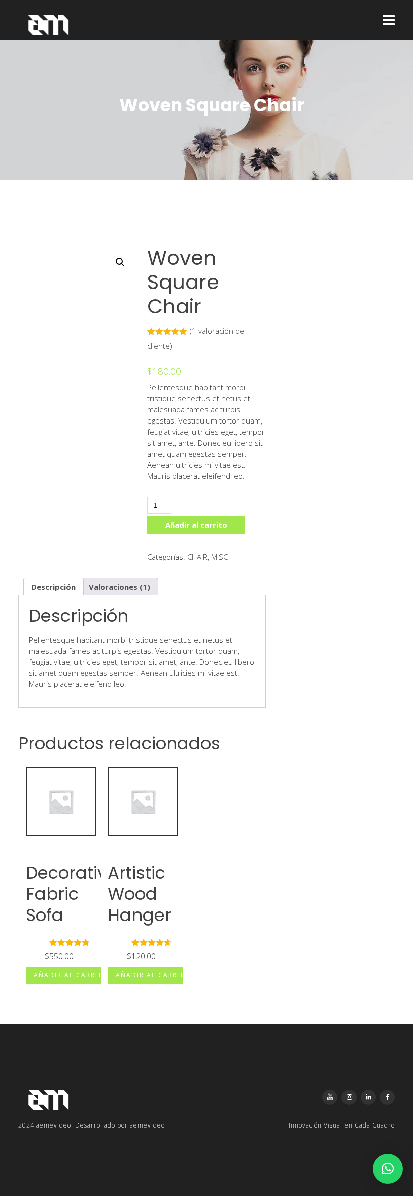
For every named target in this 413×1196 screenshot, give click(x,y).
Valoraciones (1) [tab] (119, 587)
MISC (219, 557)
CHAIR (197, 557)
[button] (120, 262)
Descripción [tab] (53, 587)
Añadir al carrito (196, 525)
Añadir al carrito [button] (71, 975)
